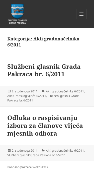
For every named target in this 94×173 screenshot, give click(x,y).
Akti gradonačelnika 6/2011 (65, 91)
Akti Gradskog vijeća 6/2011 (26, 96)
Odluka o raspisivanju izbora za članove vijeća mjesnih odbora (45, 125)
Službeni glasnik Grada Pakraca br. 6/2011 (44, 70)
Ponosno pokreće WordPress (27, 167)
